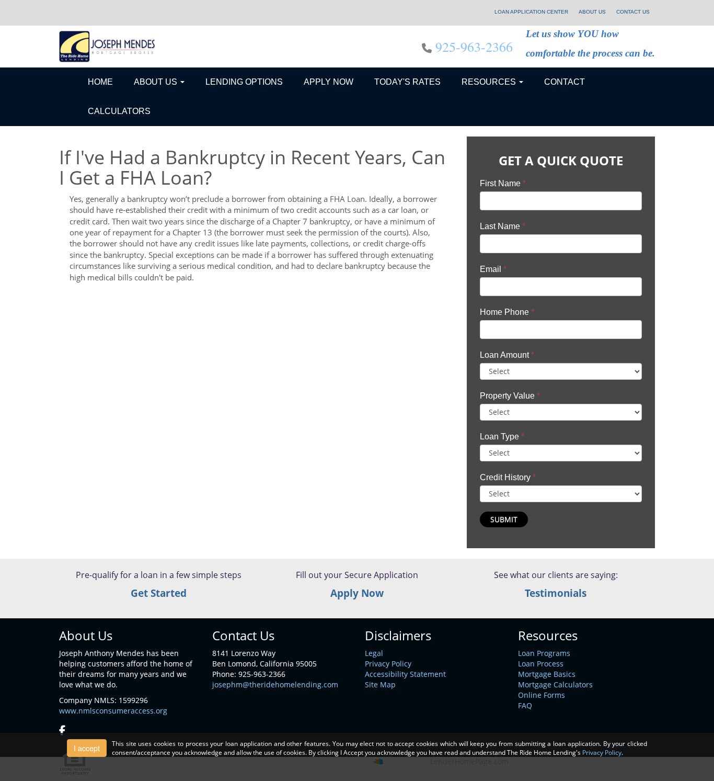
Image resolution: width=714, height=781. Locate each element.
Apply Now (328, 81)
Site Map (380, 684)
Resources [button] (490, 81)
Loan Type (502, 436)
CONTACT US (633, 12)
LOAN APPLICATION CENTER (531, 12)
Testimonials (555, 592)
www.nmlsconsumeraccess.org (113, 711)
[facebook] (62, 731)
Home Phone (507, 312)
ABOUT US (592, 12)
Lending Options (244, 81)
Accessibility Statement (405, 674)
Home (100, 81)
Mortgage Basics (546, 674)
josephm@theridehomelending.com (275, 684)
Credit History (508, 477)
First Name (503, 183)
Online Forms (541, 695)
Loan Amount (507, 354)
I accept (87, 748)
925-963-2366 (474, 46)
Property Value (510, 395)
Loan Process (540, 664)
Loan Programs (544, 653)
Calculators (119, 111)
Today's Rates (407, 81)
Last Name (502, 226)
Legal (374, 653)
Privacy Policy (388, 664)
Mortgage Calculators (555, 684)
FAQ (525, 705)
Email (493, 269)
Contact (564, 81)
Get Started (159, 592)
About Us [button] (156, 81)
